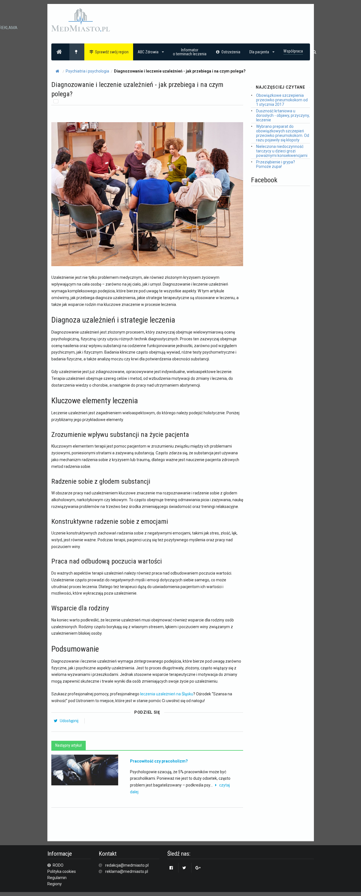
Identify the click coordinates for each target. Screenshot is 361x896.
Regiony (54, 884)
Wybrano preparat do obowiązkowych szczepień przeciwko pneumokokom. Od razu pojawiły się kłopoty (282, 133)
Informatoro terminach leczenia (189, 52)
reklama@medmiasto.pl (126, 871)
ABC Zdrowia (148, 52)
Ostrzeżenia (230, 52)
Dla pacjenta (259, 52)
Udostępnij (68, 720)
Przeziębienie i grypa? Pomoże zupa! (275, 164)
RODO (57, 865)
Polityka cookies (61, 871)
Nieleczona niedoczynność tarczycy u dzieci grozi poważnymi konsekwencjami (281, 151)
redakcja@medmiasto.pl (127, 865)
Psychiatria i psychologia (87, 71)
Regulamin (57, 877)
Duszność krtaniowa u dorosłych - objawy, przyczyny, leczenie (283, 115)
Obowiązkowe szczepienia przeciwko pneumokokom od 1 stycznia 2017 (282, 100)
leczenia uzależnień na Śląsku (166, 694)
